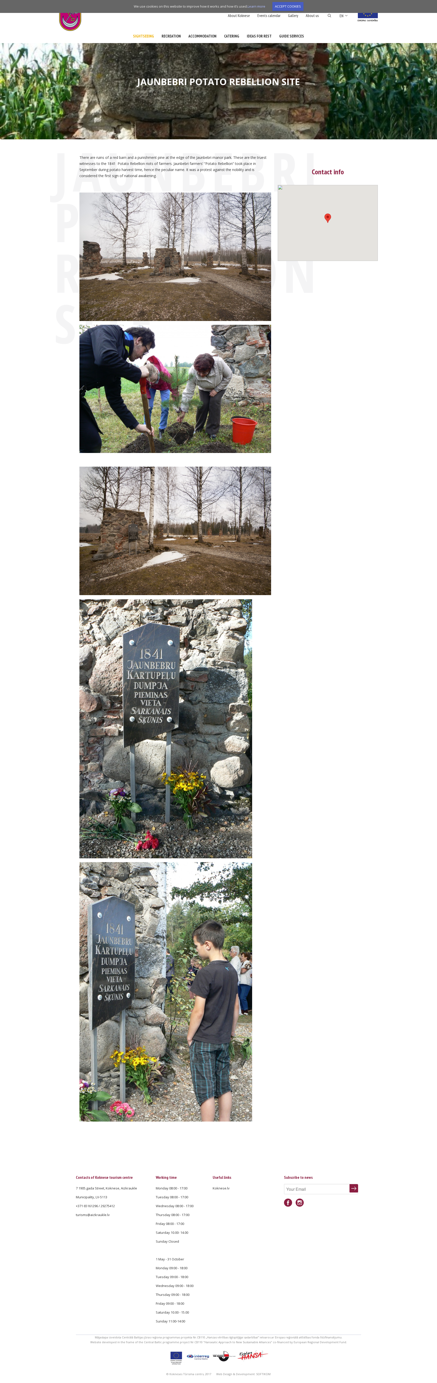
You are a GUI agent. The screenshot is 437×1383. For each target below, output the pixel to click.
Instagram (300, 1203)
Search (329, 15)
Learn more (256, 6)
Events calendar (268, 15)
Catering (231, 36)
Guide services (291, 36)
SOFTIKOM (263, 1374)
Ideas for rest (259, 36)
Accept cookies (288, 6)
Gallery (293, 15)
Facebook (288, 1203)
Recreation (171, 36)
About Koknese (239, 15)
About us (312, 15)
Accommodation (202, 36)
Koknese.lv (221, 1188)
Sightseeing (143, 36)
